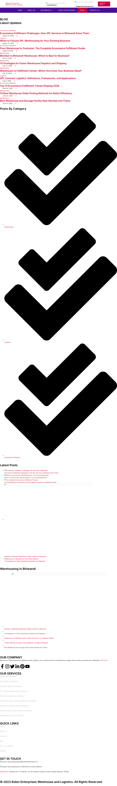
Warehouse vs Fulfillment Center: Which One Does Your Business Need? (41, 70)
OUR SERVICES (45, 10)
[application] (52, 10)
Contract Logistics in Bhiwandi (10, 686)
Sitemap (3, 751)
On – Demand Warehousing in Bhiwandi (13, 691)
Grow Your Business (7, 746)
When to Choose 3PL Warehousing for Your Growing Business (35, 40)
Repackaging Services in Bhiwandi (12, 715)
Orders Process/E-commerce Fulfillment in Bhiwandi (18, 701)
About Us (3, 731)
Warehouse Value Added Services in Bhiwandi (15, 711)
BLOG (82, 10)
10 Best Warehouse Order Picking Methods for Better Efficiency (36, 93)
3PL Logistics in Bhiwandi (9, 681)
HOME (20, 10)
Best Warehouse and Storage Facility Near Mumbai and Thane (35, 100)
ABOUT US (31, 10)
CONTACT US (94, 10)
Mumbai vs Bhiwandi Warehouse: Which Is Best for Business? (35, 55)
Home (2, 726)
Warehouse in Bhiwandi (8, 676)
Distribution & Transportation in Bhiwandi (14, 706)
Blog (1, 741)
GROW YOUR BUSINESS (66, 10)
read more (103, 660)
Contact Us (4, 736)
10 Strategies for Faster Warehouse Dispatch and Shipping (33, 63)
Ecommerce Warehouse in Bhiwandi (12, 696)
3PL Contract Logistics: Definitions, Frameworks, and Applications (38, 78)
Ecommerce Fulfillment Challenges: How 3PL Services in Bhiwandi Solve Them (44, 33)
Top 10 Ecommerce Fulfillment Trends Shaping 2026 (29, 85)
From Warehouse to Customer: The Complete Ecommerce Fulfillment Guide (42, 48)
